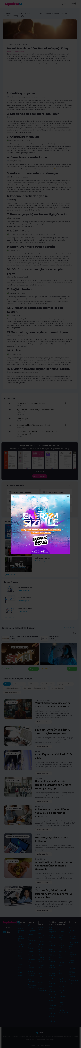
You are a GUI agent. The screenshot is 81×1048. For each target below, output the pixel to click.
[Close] (68, 496)
